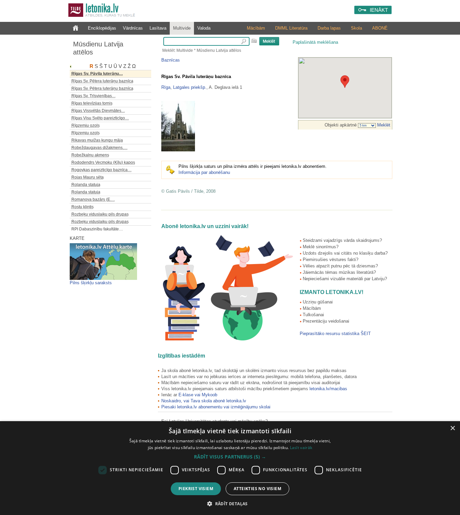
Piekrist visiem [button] (195, 488)
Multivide (182, 28)
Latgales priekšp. (189, 87)
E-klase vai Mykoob (197, 394)
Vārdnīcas (133, 28)
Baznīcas (170, 60)
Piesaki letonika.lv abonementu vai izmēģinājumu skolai (215, 406)
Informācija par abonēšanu (204, 172)
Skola (356, 28)
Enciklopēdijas (102, 28)
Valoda (203, 28)
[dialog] (230, 468)
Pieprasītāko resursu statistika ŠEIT (335, 333)
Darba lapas (329, 28)
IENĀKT (379, 10)
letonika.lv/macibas (328, 388)
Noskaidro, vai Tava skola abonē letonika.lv (203, 400)
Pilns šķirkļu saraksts (91, 282)
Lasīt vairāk (301, 447)
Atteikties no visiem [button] (257, 488)
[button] (230, 457)
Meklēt (383, 124)
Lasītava (158, 28)
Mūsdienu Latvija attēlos (98, 48)
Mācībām (256, 28)
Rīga (165, 87)
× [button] (452, 428)
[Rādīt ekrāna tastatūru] (254, 40)
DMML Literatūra (291, 28)
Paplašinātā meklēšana (315, 42)
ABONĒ (380, 28)
